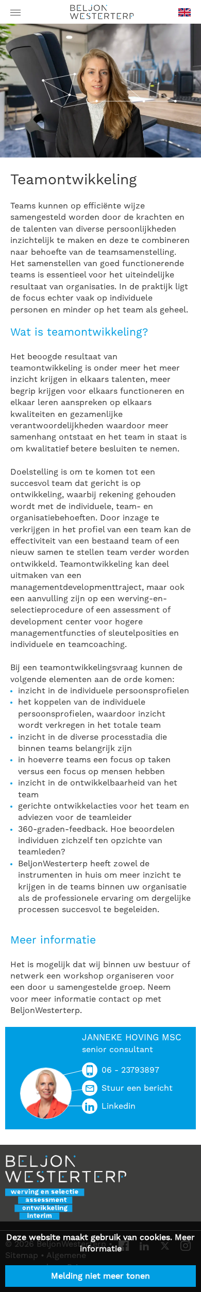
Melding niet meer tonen (100, 1276)
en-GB (184, 15)
